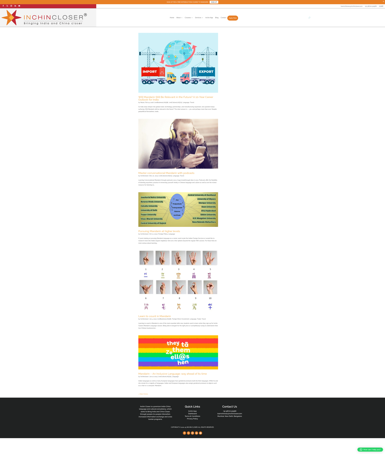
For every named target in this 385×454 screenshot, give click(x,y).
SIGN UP (214, 2)
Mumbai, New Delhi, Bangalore (229, 416)
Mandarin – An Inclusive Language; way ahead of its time (172, 373)
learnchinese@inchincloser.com (352, 6)
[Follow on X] (7, 5)
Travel (192, 102)
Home (172, 17)
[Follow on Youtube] (19, 5)
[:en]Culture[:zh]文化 (175, 102)
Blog (216, 17)
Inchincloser (144, 176)
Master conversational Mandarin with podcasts (166, 172)
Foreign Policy (163, 234)
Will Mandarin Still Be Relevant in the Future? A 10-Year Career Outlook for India (175, 98)
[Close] (383, 1)
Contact (223, 17)
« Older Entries (143, 394)
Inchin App (209, 17)
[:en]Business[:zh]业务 (161, 102)
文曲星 (381, 6)
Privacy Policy (192, 419)
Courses (188, 17)
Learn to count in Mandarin (154, 316)
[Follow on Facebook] (3, 5)
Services (198, 17)
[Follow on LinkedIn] (15, 5)
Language (186, 102)
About (178, 17)
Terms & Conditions (192, 416)
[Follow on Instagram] (11, 5)
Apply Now (233, 18)
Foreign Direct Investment (180, 319)
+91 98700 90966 (371, 6)
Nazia (142, 102)
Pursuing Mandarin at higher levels (159, 231)
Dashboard (192, 414)
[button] (370, 450)
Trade (199, 319)
